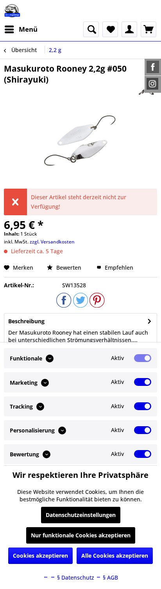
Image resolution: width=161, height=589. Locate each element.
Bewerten (69, 267)
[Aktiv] (142, 358)
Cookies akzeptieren (40, 555)
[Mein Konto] (129, 29)
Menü (28, 29)
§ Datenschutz (74, 577)
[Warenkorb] (148, 29)
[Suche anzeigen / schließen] (91, 29)
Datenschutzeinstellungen (81, 515)
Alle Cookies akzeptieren (114, 555)
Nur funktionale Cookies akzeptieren (81, 535)
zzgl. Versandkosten (52, 241)
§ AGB (109, 577)
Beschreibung (26, 321)
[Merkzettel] (110, 29)
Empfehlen (118, 267)
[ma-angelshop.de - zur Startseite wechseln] (12, 11)
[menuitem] (20, 29)
